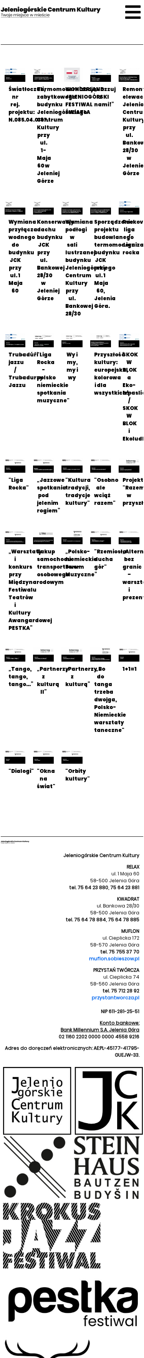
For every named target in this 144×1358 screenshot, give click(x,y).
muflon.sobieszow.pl (114, 958)
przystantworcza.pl (115, 997)
